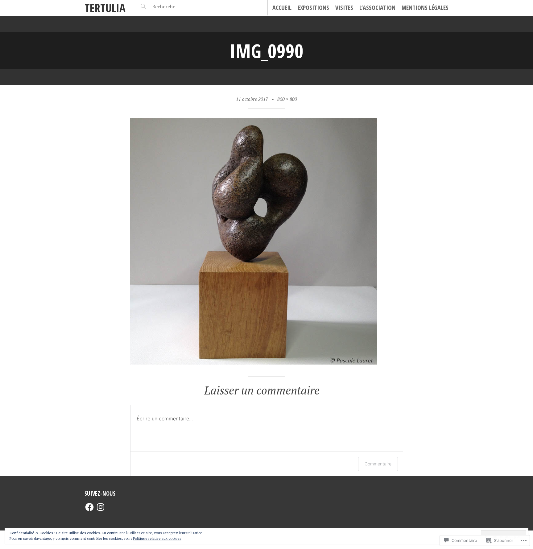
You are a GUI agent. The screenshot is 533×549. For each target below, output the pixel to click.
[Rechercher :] (177, 6)
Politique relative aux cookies (157, 538)
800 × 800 (287, 99)
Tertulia (105, 8)
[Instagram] (100, 507)
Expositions (313, 7)
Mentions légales (425, 7)
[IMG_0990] (253, 362)
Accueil (281, 7)
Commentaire (378, 463)
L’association (377, 7)
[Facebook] (89, 507)
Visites (344, 7)
